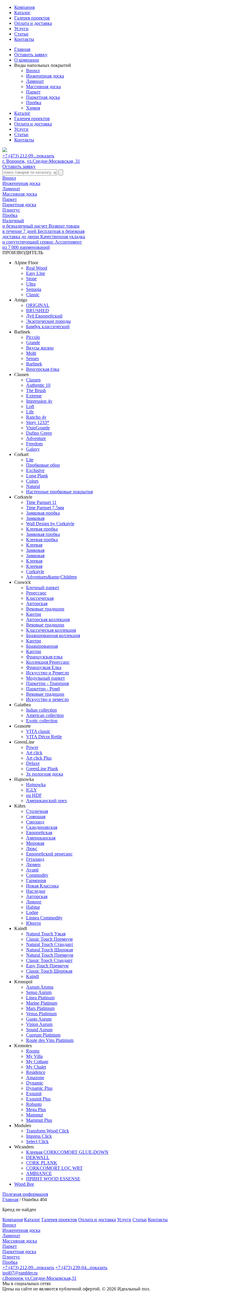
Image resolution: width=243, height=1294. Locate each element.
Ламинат (35, 81)
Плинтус (11, 209)
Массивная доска (43, 86)
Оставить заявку (30, 54)
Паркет (33, 91)
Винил (33, 70)
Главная (22, 49)
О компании (26, 59)
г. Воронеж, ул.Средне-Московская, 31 (41, 161)
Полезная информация (25, 1194)
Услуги (21, 28)
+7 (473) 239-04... (81, 1267)
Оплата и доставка (33, 23)
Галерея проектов (32, 17)
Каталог (22, 12)
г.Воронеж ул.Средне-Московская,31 (39, 1278)
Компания (24, 7)
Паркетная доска (43, 97)
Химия (33, 107)
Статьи (21, 33)
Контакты (24, 39)
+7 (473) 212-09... (28, 155)
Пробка (33, 102)
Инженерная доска (45, 75)
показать (45, 155)
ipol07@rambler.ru (20, 1272)
